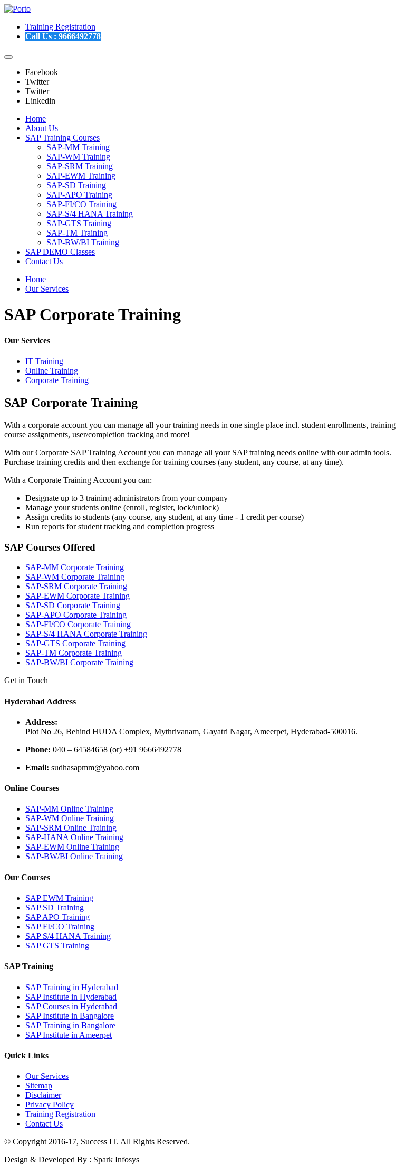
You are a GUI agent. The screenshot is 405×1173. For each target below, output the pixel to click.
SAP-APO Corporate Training (76, 614)
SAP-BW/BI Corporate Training (79, 662)
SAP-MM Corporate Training (74, 567)
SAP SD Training (54, 907)
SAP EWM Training (59, 897)
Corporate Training (57, 380)
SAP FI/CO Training (59, 926)
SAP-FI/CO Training (81, 204)
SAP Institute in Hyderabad (71, 996)
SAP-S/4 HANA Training (89, 213)
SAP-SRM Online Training (71, 827)
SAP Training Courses (62, 137)
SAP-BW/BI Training (82, 242)
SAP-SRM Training (79, 166)
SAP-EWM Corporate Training (77, 595)
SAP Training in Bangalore (70, 1025)
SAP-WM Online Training (69, 818)
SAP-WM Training (78, 156)
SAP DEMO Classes (60, 251)
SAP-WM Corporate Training (74, 576)
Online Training (51, 370)
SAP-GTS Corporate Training (75, 643)
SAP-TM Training (77, 232)
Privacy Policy (49, 1104)
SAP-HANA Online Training (74, 837)
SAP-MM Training (78, 147)
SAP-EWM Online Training (72, 846)
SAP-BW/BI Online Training (74, 856)
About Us (41, 128)
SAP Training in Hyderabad (71, 987)
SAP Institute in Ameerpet (68, 1034)
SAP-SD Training (76, 185)
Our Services (47, 288)
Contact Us (44, 261)
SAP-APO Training (79, 194)
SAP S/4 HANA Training (68, 936)
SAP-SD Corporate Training (72, 605)
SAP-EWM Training (80, 175)
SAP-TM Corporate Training (73, 652)
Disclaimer (43, 1095)
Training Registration (60, 26)
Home (35, 118)
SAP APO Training (57, 917)
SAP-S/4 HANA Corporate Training (86, 633)
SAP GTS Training (57, 945)
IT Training (44, 361)
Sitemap (38, 1085)
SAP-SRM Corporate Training (76, 586)
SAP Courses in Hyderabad (71, 1006)
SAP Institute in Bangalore (69, 1015)
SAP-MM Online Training (69, 808)
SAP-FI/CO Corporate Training (78, 624)
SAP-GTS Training (78, 223)
